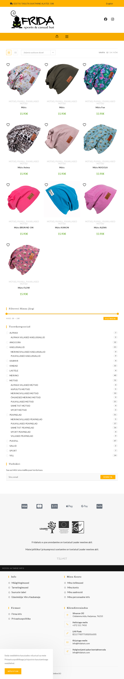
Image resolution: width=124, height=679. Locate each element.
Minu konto (73, 587)
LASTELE (14, 370)
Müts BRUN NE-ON (23, 227)
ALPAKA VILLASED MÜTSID (24, 385)
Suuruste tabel (18, 592)
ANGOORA (15, 342)
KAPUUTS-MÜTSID (20, 389)
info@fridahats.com (81, 652)
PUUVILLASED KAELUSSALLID (26, 356)
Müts (23, 107)
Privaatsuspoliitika (21, 618)
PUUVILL (21, 101)
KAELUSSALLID (17, 347)
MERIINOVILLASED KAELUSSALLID (28, 352)
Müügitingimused (20, 582)
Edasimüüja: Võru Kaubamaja (25, 597)
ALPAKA (14, 332)
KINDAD (14, 365)
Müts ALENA (100, 227)
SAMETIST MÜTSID (20, 405)
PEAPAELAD (16, 414)
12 (107, 52)
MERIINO (14, 375)
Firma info (16, 614)
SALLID (13, 445)
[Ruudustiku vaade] (8, 52)
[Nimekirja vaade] (15, 52)
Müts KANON (62, 227)
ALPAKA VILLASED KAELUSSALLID (28, 337)
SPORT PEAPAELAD (21, 432)
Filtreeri (110, 318)
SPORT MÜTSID (19, 410)
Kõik (115, 52)
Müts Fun (100, 107)
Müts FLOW (24, 287)
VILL (12, 455)
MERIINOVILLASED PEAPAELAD (26, 419)
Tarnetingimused (19, 587)
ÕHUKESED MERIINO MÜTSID (26, 397)
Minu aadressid (75, 592)
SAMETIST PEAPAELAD (22, 427)
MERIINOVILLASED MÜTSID (25, 393)
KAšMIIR (14, 360)
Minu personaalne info (78, 597)
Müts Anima (24, 167)
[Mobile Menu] (67, 37)
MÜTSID (12, 101)
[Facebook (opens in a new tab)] (107, 19)
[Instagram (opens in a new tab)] (114, 19)
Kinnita (107, 477)
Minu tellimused (75, 582)
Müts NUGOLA (100, 167)
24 (111, 52)
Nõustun (13, 671)
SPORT (13, 450)
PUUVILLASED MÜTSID (29, 102)
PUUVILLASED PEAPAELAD (24, 423)
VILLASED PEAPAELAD (22, 436)
